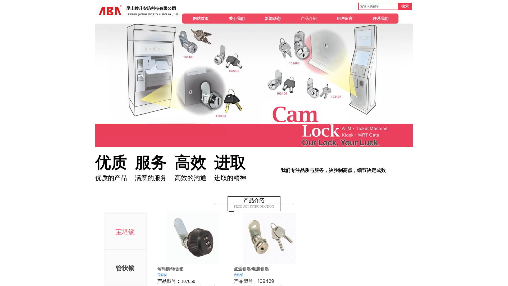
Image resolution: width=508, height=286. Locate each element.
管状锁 (125, 268)
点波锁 (238, 275)
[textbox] (378, 6)
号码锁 (162, 275)
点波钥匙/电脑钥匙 (251, 269)
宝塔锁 (125, 232)
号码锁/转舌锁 (170, 269)
